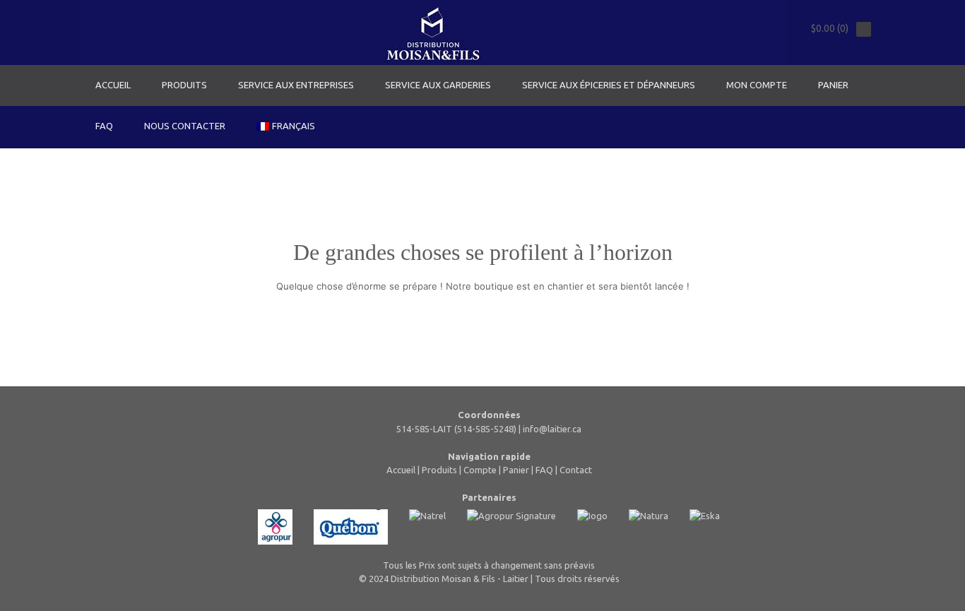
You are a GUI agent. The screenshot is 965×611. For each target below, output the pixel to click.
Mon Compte (756, 85)
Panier (833, 85)
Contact (576, 470)
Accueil (113, 85)
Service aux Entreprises (296, 85)
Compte (480, 470)
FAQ (104, 126)
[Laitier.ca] (433, 32)
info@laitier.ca (552, 429)
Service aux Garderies (438, 85)
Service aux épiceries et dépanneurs (608, 85)
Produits (184, 85)
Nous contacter (184, 126)
